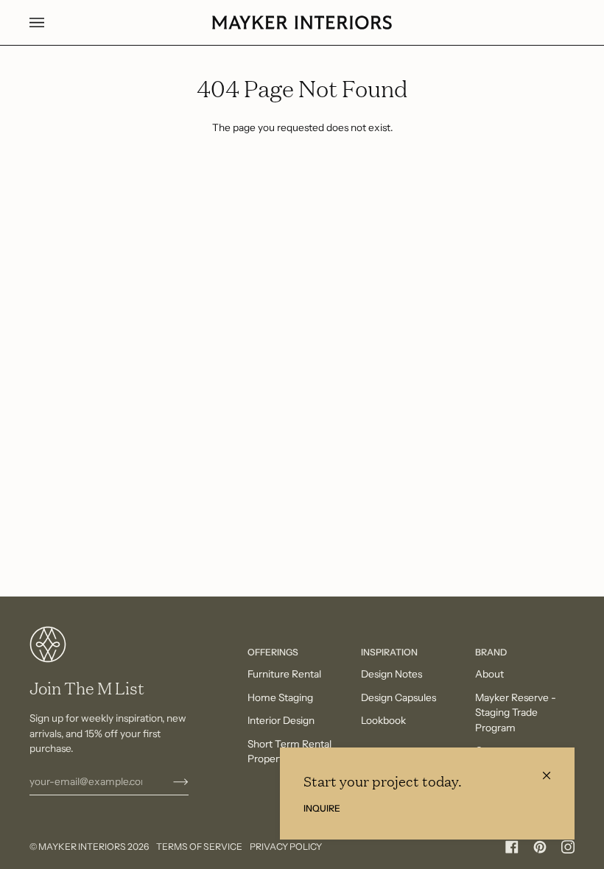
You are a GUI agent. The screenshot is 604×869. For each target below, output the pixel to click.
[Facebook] (512, 847)
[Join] (169, 781)
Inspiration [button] (389, 652)
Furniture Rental (284, 674)
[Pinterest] (540, 847)
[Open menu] (51, 22)
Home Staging (280, 697)
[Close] (553, 769)
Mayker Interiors (82, 846)
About (489, 674)
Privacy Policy (286, 846)
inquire (321, 808)
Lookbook (383, 720)
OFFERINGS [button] (272, 652)
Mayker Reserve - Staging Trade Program (515, 712)
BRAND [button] (491, 652)
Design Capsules (398, 697)
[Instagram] (568, 847)
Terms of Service (199, 846)
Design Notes (391, 674)
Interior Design (281, 720)
